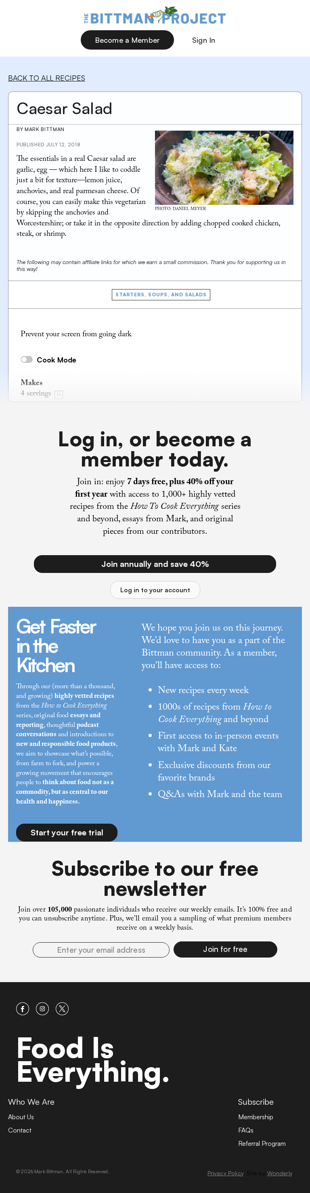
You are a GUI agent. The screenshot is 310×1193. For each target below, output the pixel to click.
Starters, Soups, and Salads (161, 294)
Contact (19, 1130)
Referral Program (262, 1143)
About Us (21, 1117)
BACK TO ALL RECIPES (46, 77)
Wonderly (279, 1173)
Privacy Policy (225, 1173)
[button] (225, 949)
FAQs (245, 1130)
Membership (255, 1117)
